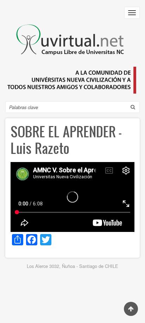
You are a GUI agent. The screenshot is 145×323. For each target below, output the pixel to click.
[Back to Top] (131, 309)
